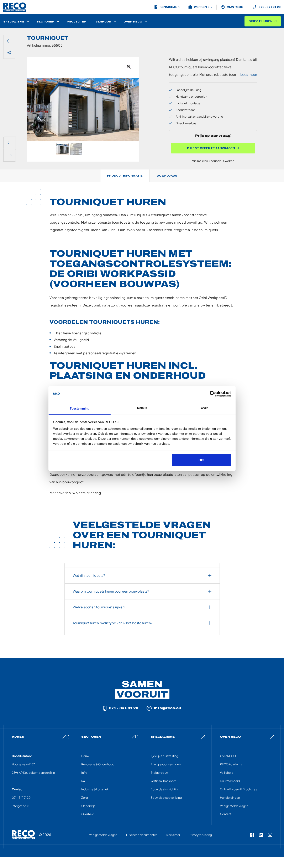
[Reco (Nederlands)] (14, 7)
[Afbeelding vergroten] (129, 67)
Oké (201, 460)
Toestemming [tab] (79, 408)
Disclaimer (173, 835)
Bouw (85, 756)
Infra (84, 772)
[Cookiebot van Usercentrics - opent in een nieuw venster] (213, 394)
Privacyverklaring (200, 835)
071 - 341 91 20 (270, 7)
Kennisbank (170, 7)
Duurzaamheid (230, 781)
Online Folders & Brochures (238, 789)
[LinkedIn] (261, 835)
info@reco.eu (167, 708)
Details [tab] (142, 407)
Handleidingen (230, 797)
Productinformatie (125, 175)
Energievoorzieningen (166, 764)
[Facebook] (252, 835)
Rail (83, 781)
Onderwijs (88, 806)
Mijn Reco (235, 7)
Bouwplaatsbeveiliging (166, 797)
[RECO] (23, 834)
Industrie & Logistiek (95, 789)
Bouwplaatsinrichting (165, 789)
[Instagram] (270, 835)
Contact (225, 814)
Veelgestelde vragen (234, 806)
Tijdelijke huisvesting (164, 756)
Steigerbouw (159, 772)
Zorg (84, 797)
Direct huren (261, 21)
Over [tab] (204, 407)
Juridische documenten (142, 835)
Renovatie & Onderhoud (97, 764)
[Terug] (9, 41)
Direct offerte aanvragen (211, 148)
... (247, 74)
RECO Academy (231, 764)
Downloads (167, 175)
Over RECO (228, 756)
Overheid (87, 814)
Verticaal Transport (163, 781)
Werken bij (203, 7)
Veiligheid (226, 772)
